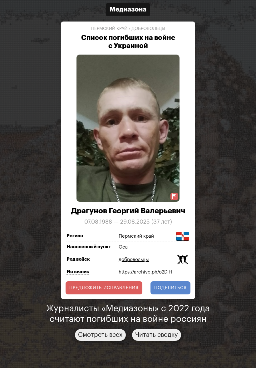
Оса (123, 247)
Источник (77, 271)
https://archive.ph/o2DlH (145, 272)
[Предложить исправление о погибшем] (174, 196)
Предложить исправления (104, 288)
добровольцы (148, 29)
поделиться (170, 288)
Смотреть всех (100, 335)
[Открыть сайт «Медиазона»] (128, 10)
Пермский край (109, 29)
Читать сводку (156, 335)
